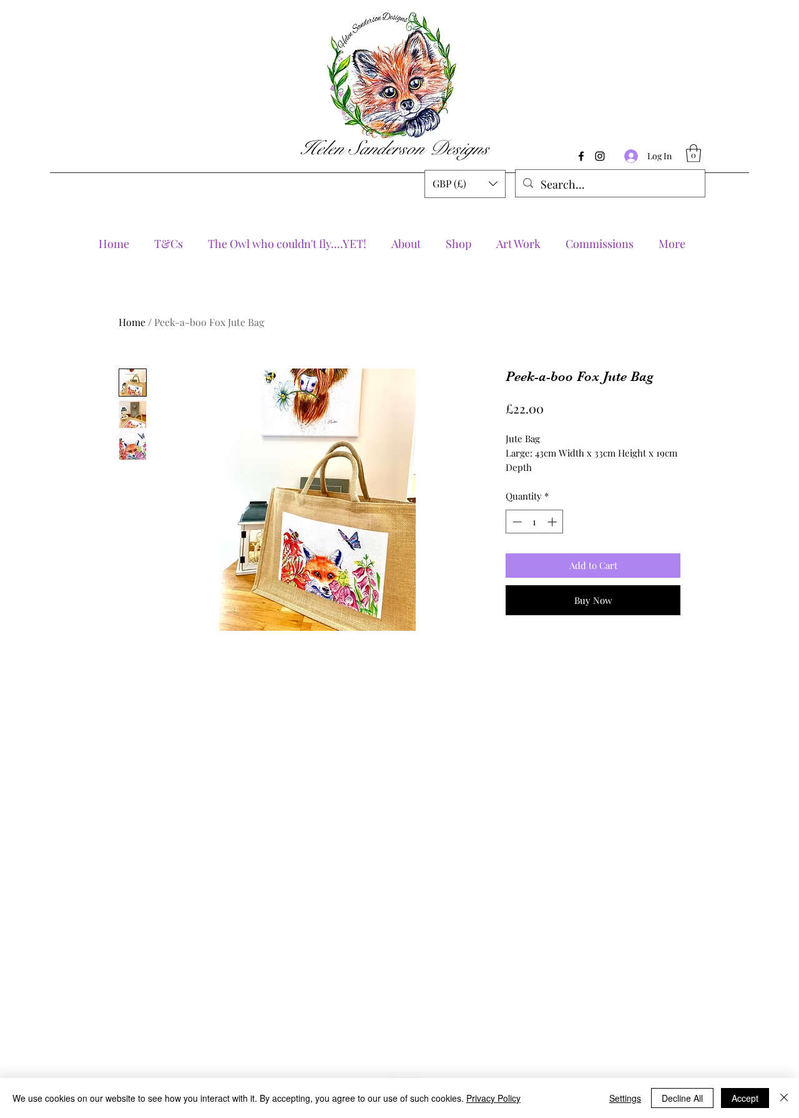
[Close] (784, 1098)
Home (132, 322)
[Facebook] (581, 156)
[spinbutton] (534, 521)
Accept (745, 1098)
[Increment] (553, 521)
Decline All (682, 1098)
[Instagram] (600, 156)
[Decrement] (515, 521)
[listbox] (465, 184)
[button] (465, 184)
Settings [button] (625, 1098)
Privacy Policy (493, 1098)
